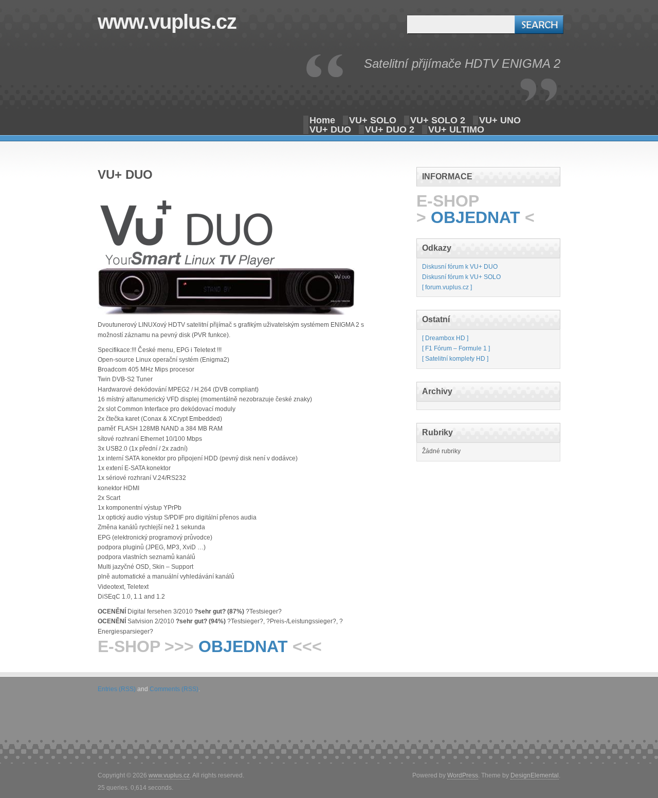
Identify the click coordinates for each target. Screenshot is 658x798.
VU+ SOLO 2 (437, 120)
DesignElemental (534, 775)
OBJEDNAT (243, 646)
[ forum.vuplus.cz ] (447, 287)
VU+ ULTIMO (456, 129)
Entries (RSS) (117, 689)
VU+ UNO (500, 120)
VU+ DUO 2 (389, 129)
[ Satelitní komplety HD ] (455, 358)
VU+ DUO (330, 129)
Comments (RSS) (174, 689)
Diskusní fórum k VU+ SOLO (461, 277)
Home (322, 120)
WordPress (462, 775)
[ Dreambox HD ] (445, 338)
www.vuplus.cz (167, 21)
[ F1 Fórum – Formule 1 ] (456, 348)
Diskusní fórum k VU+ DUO (460, 266)
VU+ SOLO (372, 120)
